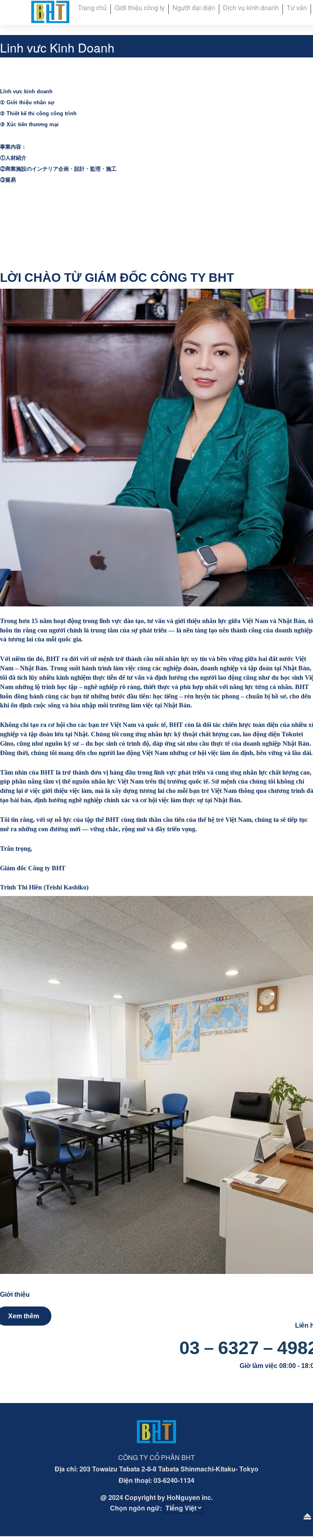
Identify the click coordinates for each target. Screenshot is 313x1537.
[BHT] (50, 11)
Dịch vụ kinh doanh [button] (251, 7)
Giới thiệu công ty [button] (140, 7)
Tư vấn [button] (297, 7)
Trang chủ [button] (92, 7)
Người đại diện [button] (193, 7)
